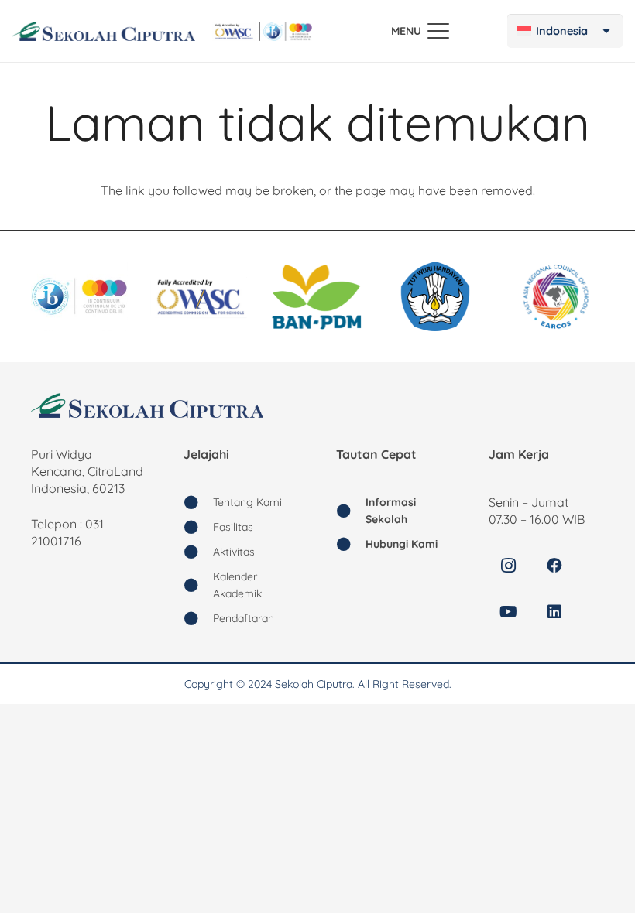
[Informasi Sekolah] (351, 511)
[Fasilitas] (198, 527)
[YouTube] (508, 612)
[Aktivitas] (198, 552)
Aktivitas (234, 552)
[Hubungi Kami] (351, 544)
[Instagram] (508, 565)
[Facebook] (554, 565)
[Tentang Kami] (198, 502)
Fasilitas (233, 527)
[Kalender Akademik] (198, 585)
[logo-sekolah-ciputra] (103, 31)
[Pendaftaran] (198, 618)
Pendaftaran (243, 618)
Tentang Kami (247, 502)
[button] (420, 31)
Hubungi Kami (402, 544)
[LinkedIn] (554, 612)
